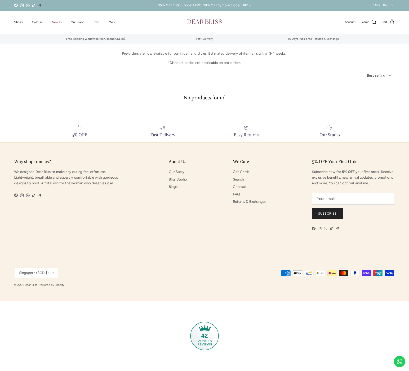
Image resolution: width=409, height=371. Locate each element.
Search (238, 179)
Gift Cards (241, 172)
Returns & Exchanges (249, 201)
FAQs (376, 5)
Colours (37, 22)
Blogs (173, 187)
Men (112, 22)
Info (96, 22)
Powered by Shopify (51, 285)
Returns (388, 5)
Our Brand (77, 22)
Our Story (176, 172)
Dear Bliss (31, 285)
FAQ (236, 194)
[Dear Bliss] (204, 22)
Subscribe (327, 213)
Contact (239, 187)
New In (57, 22)
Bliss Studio (178, 179)
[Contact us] (399, 361)
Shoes (18, 22)
